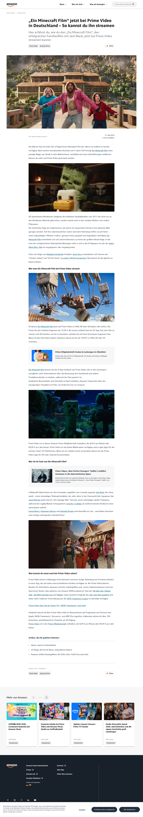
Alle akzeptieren (129, 809)
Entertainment (21, 13)
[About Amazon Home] (12, 766)
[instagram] (16, 800)
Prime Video (33, 46)
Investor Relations (33, 778)
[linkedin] (29, 800)
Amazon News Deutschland (37, 765)
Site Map (60, 770)
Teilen (111, 46)
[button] (65, 4)
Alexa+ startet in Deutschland (43, 645)
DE (30, 785)
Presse (28, 770)
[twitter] (22, 800)
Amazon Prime (45, 46)
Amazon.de (30, 774)
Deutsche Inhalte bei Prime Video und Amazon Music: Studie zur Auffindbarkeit (52, 726)
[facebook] (9, 800)
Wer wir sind (77, 4)
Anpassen (82, 809)
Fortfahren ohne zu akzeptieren (104, 809)
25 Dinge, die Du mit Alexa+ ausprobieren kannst (51, 650)
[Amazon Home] (12, 5)
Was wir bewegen (97, 4)
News (62, 4)
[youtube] (36, 800)
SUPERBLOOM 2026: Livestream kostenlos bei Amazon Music (19, 726)
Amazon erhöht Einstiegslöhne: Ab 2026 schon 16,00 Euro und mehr (59, 654)
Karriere (60, 765)
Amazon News (11, 13)
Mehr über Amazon (64, 774)
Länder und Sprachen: (33, 782)
